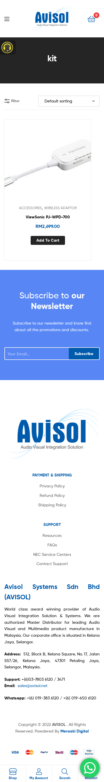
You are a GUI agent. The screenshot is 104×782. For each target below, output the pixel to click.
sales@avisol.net (32, 685)
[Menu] (11, 18)
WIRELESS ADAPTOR (60, 208)
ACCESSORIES (30, 208)
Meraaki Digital (74, 731)
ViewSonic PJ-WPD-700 (48, 217)
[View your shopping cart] (91, 18)
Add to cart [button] (47, 240)
